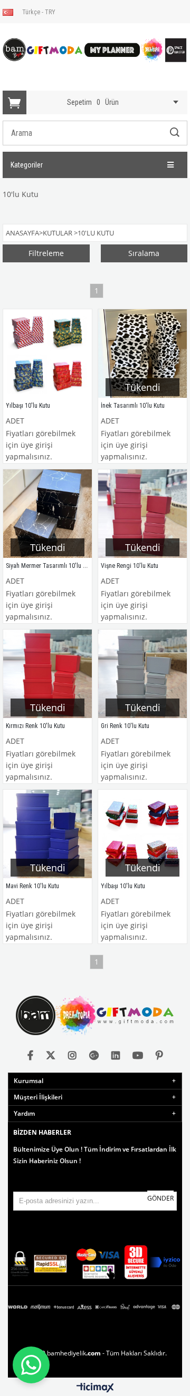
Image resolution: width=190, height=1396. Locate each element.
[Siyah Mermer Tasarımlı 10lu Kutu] (47, 513)
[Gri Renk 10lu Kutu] (142, 674)
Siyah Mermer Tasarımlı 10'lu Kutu (50, 565)
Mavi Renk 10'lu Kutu (32, 886)
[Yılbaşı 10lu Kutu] (47, 353)
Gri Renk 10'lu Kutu (125, 726)
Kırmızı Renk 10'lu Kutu (35, 726)
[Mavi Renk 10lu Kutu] (47, 834)
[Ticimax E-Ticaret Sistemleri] (95, 1388)
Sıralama (143, 253)
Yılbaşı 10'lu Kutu (28, 405)
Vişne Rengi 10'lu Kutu (129, 565)
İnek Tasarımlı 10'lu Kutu (133, 405)
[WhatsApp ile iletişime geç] (31, 1364)
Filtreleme (46, 253)
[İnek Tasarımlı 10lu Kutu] (142, 353)
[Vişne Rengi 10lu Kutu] (142, 513)
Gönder (160, 1198)
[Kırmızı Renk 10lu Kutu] (47, 674)
